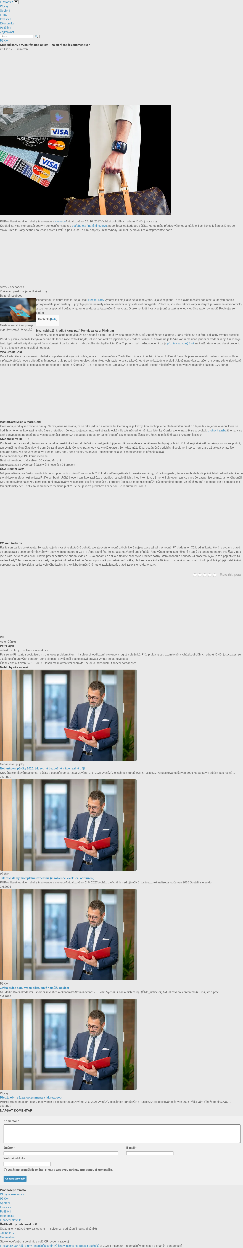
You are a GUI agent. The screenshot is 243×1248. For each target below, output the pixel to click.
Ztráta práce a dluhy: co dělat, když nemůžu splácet (34, 987)
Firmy (3, 14)
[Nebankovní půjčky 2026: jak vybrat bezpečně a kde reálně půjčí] (68, 759)
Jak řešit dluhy (23, 1245)
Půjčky (4, 6)
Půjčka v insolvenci (66, 1245)
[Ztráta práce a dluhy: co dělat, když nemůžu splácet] (68, 979)
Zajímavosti (7, 32)
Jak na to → (7, 1232)
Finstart (6, 2)
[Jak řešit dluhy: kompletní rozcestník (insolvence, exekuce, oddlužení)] (68, 869)
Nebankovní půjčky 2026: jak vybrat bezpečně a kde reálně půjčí (43, 768)
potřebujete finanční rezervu (89, 225)
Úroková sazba (216, 430)
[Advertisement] (121, 78)
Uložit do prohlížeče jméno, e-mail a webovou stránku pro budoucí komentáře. (60, 1169)
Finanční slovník (10, 1220)
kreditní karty (96, 299)
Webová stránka (14, 1158)
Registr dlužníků (89, 1245)
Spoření (5, 10)
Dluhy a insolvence (12, 1194)
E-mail (131, 1147)
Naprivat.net (7, 1237)
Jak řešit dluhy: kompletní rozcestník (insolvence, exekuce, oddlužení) (47, 878)
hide (53, 319)
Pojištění (5, 27)
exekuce (60, 221)
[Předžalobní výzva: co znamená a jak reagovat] (68, 1089)
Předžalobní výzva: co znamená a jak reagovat (31, 1097)
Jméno (9, 1147)
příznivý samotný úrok (180, 343)
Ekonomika (7, 23)
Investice (5, 19)
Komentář (11, 1121)
